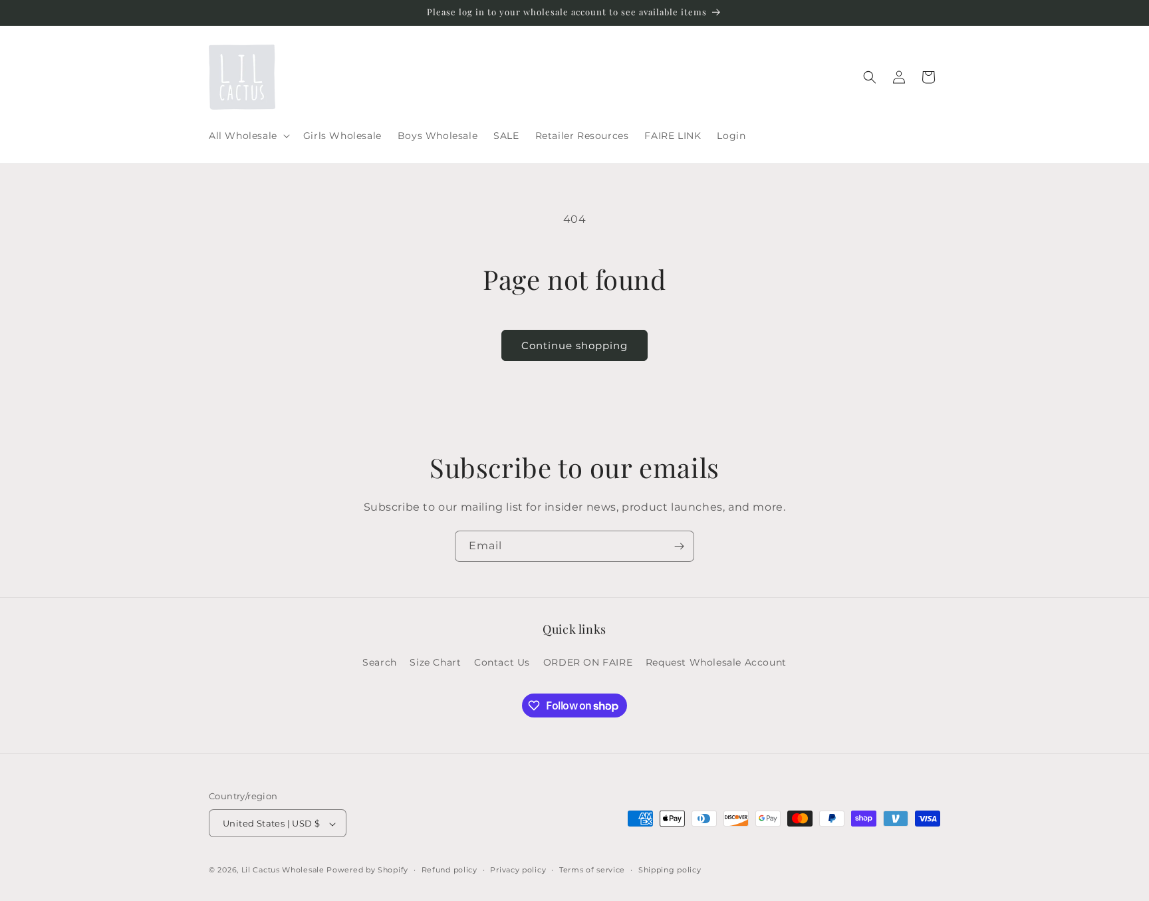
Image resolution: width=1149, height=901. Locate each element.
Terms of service (592, 869)
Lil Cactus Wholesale (282, 870)
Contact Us (502, 662)
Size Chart (435, 662)
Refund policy (449, 869)
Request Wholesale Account (716, 662)
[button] (248, 136)
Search (379, 662)
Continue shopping (574, 345)
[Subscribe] (679, 546)
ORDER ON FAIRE (587, 662)
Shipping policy (670, 869)
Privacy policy (518, 869)
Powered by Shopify (367, 870)
